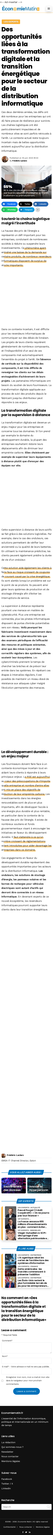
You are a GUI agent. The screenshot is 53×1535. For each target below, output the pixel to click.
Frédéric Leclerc (15, 1155)
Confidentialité (9, 1527)
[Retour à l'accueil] (20, 8)
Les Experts (11, 21)
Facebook (6, 1479)
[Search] (48, 1506)
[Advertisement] (26, 297)
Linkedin (6, 1488)
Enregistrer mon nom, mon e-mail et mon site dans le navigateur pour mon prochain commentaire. (27, 1380)
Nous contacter (10, 1456)
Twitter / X (7, 1483)
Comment (7, 1340)
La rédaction (8, 1442)
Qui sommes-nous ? (12, 1447)
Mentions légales (10, 1461)
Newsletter (7, 1451)
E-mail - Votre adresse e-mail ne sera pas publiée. (25, 1366)
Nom (5, 1356)
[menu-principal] (49, 8)
